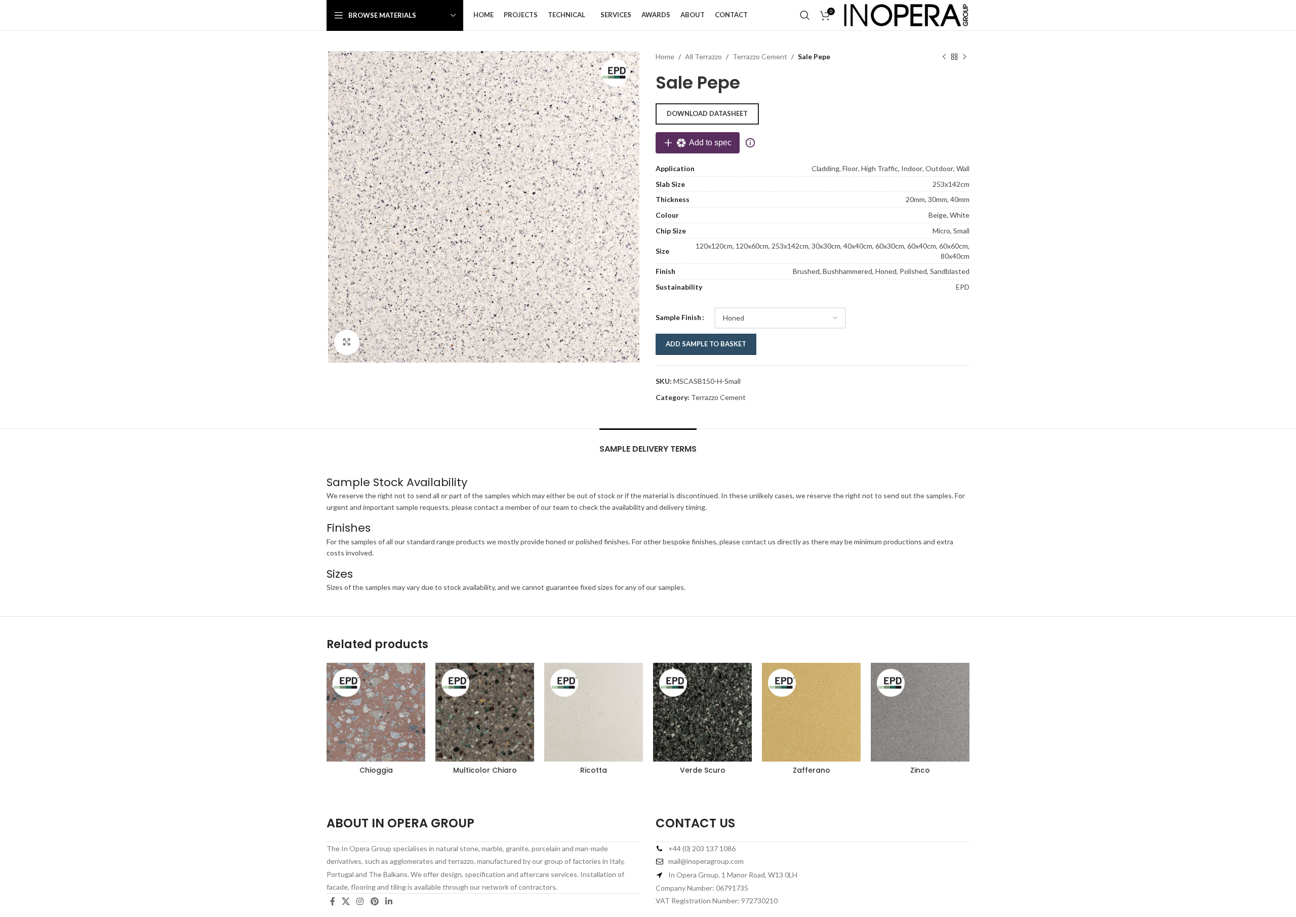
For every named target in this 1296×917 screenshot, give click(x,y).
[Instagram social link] (360, 901)
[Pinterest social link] (374, 901)
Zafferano (811, 770)
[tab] (648, 443)
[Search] (805, 15)
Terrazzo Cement (760, 56)
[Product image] (920, 712)
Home (665, 56)
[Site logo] (906, 14)
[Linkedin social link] (388, 901)
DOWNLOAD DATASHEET (707, 113)
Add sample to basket (706, 344)
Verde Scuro (702, 770)
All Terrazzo (703, 56)
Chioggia (376, 770)
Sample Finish (678, 317)
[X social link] (345, 901)
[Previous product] (944, 57)
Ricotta (593, 770)
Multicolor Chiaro (485, 770)
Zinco (920, 770)
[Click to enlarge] (346, 342)
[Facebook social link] (332, 901)
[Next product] (964, 57)
